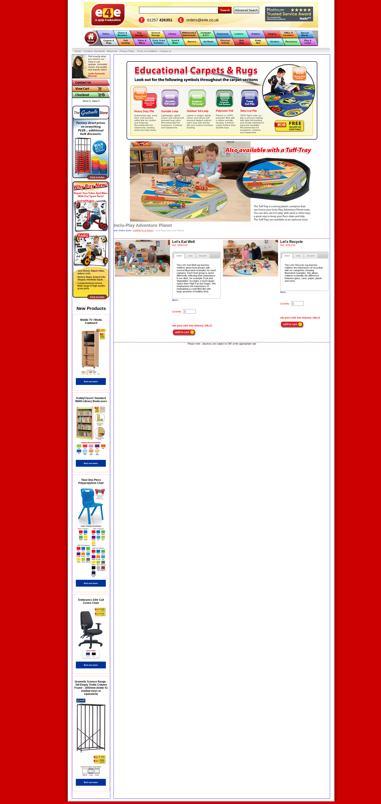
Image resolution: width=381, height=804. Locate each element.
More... (176, 300)
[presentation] (179, 256)
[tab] (179, 255)
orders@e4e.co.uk (202, 20)
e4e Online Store (122, 230)
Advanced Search (246, 10)
